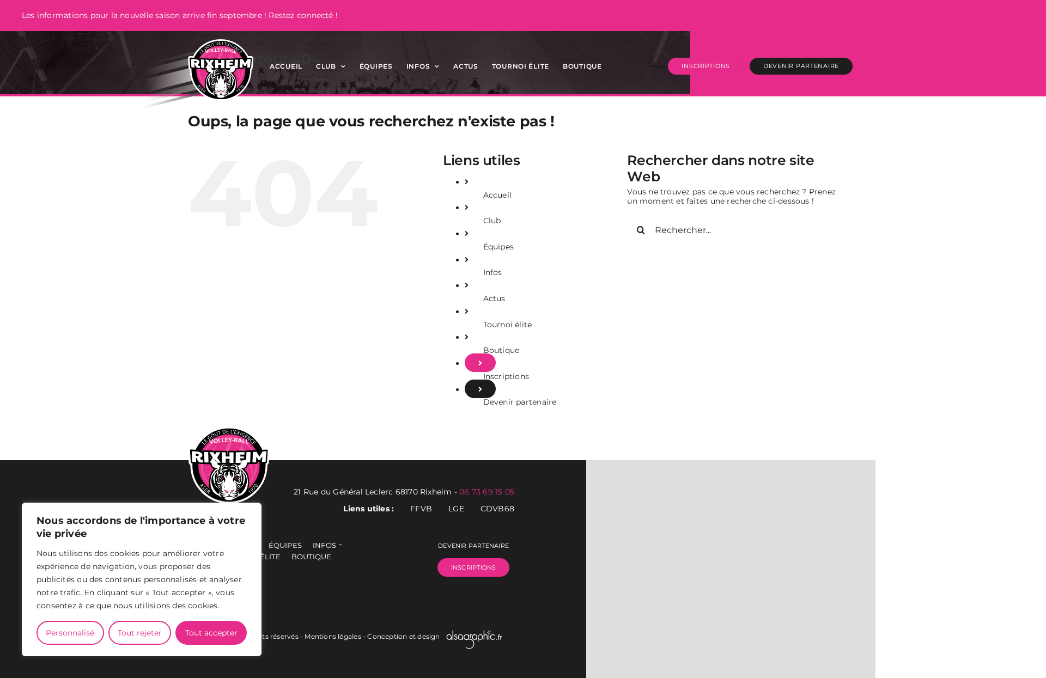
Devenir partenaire (520, 402)
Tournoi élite (507, 324)
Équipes (498, 247)
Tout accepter (211, 633)
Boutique (501, 350)
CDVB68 (497, 509)
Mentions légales (333, 636)
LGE (456, 509)
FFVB (421, 509)
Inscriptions (506, 376)
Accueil (497, 195)
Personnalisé (70, 633)
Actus (494, 298)
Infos (492, 272)
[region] (142, 579)
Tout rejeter (140, 633)
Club (492, 220)
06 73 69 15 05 (486, 492)
